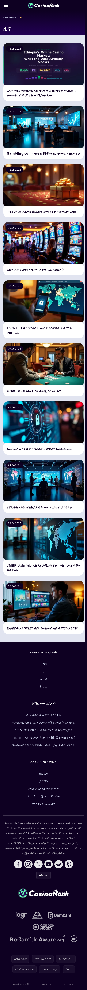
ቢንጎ (44, 664)
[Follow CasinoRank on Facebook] (18, 864)
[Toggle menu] (6, 5)
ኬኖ (43, 671)
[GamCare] (59, 915)
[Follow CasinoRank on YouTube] (48, 864)
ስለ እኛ (43, 773)
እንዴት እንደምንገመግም (43, 788)
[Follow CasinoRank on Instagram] (28, 864)
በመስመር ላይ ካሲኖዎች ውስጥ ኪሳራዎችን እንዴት (43, 745)
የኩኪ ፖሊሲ (46, 984)
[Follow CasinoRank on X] (38, 864)
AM (41, 875)
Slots (44, 686)
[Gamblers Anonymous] (37, 915)
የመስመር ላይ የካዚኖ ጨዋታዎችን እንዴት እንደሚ (43, 722)
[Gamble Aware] (37, 938)
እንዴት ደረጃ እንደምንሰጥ (43, 796)
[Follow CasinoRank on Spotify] (58, 864)
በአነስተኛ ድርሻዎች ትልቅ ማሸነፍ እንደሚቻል (43, 730)
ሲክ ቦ (43, 679)
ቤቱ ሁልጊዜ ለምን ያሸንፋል (43, 715)
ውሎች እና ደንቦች (21, 984)
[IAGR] (21, 915)
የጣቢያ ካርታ (68, 984)
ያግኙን (43, 781)
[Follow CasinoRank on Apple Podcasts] (69, 864)
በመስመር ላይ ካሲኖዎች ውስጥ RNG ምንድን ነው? (44, 737)
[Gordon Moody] (43, 927)
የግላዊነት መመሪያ (43, 803)
